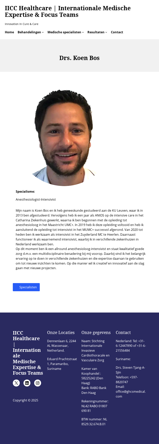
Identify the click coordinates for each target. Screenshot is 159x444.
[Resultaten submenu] (106, 32)
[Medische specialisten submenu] (83, 32)
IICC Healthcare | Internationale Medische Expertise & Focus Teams (68, 11)
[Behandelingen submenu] (43, 32)
